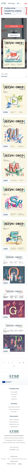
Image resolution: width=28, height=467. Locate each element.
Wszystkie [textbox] (4, 76)
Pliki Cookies (3, 459)
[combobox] (14, 76)
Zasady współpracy (14, 419)
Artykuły (14, 396)
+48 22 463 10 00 (14, 447)
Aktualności (14, 399)
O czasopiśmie (14, 392)
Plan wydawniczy (14, 422)
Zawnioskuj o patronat (14, 407)
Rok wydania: (4, 74)
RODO (9, 459)
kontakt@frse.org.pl (14, 449)
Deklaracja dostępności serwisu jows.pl (19, 459)
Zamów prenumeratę (14, 409)
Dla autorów (14, 394)
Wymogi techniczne (14, 424)
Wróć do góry (14, 461)
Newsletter (14, 411)
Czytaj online (13, 35)
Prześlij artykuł (14, 426)
